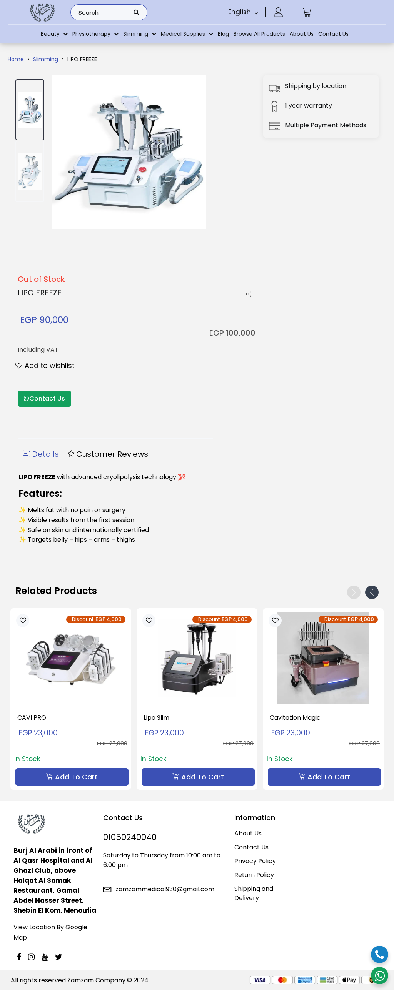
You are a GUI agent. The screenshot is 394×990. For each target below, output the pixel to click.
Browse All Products (259, 34)
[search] (136, 12)
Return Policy (254, 874)
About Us (302, 34)
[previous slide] (354, 592)
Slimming (135, 34)
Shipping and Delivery (253, 893)
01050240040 (130, 837)
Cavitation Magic (295, 717)
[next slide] (372, 592)
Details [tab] (45, 454)
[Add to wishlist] (23, 620)
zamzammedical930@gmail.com (164, 889)
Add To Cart (76, 777)
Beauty (50, 34)
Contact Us (333, 34)
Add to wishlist (50, 365)
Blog (223, 34)
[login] (278, 12)
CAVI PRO (31, 717)
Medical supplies (183, 34)
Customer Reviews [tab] (112, 454)
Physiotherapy (91, 34)
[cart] (307, 12)
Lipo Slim (156, 717)
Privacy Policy (255, 861)
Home (16, 59)
